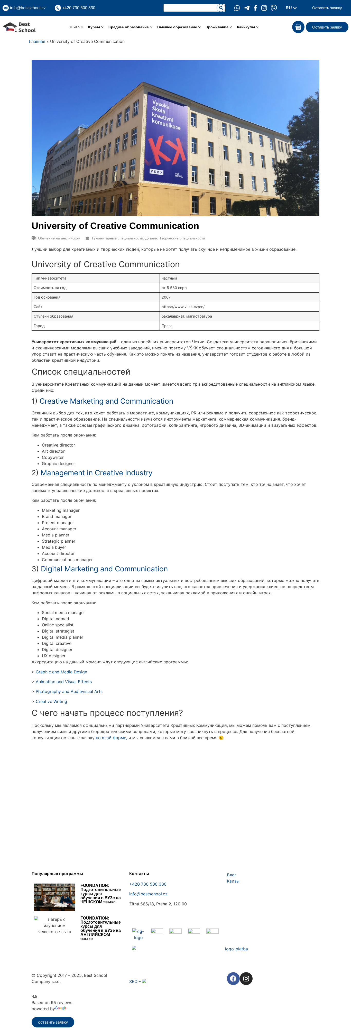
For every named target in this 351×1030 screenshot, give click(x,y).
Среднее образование (128, 27)
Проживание (217, 27)
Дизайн (151, 238)
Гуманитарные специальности (117, 238)
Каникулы (246, 27)
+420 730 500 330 (148, 884)
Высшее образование (177, 27)
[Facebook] (233, 978)
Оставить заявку (327, 8)
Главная (37, 41)
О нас (75, 27)
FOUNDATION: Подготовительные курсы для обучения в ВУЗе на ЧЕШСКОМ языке (100, 893)
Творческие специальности (182, 238)
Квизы (233, 881)
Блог (231, 874)
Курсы (94, 27)
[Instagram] (246, 978)
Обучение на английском (59, 238)
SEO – (135, 981)
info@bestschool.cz (28, 8)
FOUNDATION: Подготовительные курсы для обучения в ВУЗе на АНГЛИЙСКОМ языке (100, 928)
